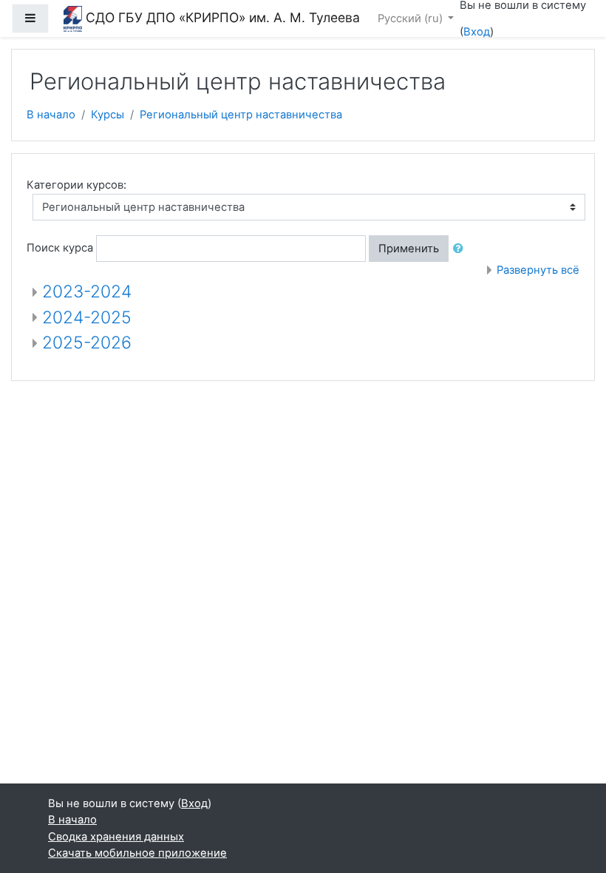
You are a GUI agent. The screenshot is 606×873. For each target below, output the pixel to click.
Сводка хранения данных (116, 836)
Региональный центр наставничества (241, 114)
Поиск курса (60, 248)
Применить (408, 248)
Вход (476, 31)
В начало (51, 114)
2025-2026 (87, 342)
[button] (461, 248)
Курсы (107, 114)
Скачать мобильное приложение (137, 853)
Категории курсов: (76, 185)
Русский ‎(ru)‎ (412, 18)
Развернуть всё (538, 270)
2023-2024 (87, 291)
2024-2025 (87, 317)
